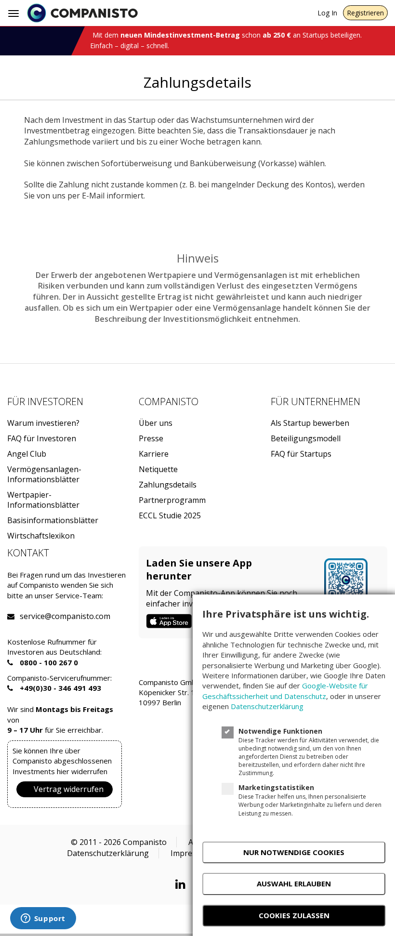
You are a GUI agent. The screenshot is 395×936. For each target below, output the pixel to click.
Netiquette (158, 469)
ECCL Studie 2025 (170, 516)
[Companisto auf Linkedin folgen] (182, 884)
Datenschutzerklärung (108, 853)
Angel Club (26, 454)
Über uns (155, 423)
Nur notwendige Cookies (293, 852)
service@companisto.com (32, 616)
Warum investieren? (43, 423)
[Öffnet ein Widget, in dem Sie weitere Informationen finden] (43, 919)
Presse (151, 439)
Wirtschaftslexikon (41, 536)
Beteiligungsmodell (306, 439)
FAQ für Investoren (41, 439)
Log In (327, 12)
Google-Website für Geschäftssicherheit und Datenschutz (285, 690)
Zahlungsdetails (168, 485)
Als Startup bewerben (310, 423)
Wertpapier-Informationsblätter (43, 500)
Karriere (154, 454)
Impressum (191, 853)
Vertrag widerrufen (69, 789)
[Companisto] (82, 13)
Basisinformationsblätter (52, 520)
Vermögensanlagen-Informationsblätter (44, 474)
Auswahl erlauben (294, 883)
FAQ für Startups (301, 454)
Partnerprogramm (172, 500)
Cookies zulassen (294, 915)
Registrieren (365, 12)
